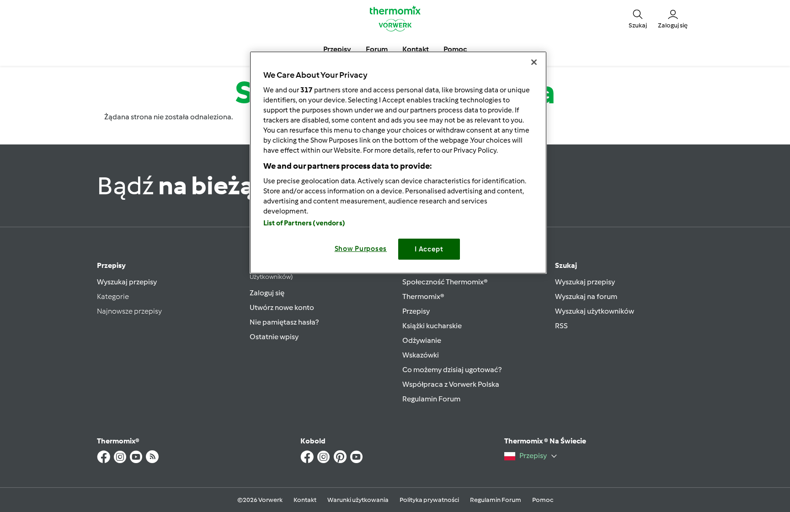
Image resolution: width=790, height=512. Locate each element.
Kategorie (113, 296)
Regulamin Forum (431, 399)
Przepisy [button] (337, 49)
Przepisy (111, 265)
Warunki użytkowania (358, 500)
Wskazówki (420, 355)
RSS (561, 325)
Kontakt (305, 500)
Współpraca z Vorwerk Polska (450, 384)
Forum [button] (377, 49)
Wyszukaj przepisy (127, 281)
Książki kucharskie (432, 325)
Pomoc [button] (455, 49)
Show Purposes (361, 249)
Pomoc (542, 500)
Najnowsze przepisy (129, 311)
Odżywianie (421, 340)
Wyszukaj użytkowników (594, 311)
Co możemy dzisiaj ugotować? (452, 369)
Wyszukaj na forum (586, 296)
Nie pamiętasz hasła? (284, 322)
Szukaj (566, 265)
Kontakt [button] (415, 49)
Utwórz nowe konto (282, 307)
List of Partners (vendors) (304, 223)
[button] (638, 18)
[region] (398, 162)
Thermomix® (423, 296)
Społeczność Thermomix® (445, 281)
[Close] (534, 62)
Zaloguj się (267, 292)
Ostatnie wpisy (274, 336)
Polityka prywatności (429, 500)
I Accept (429, 249)
